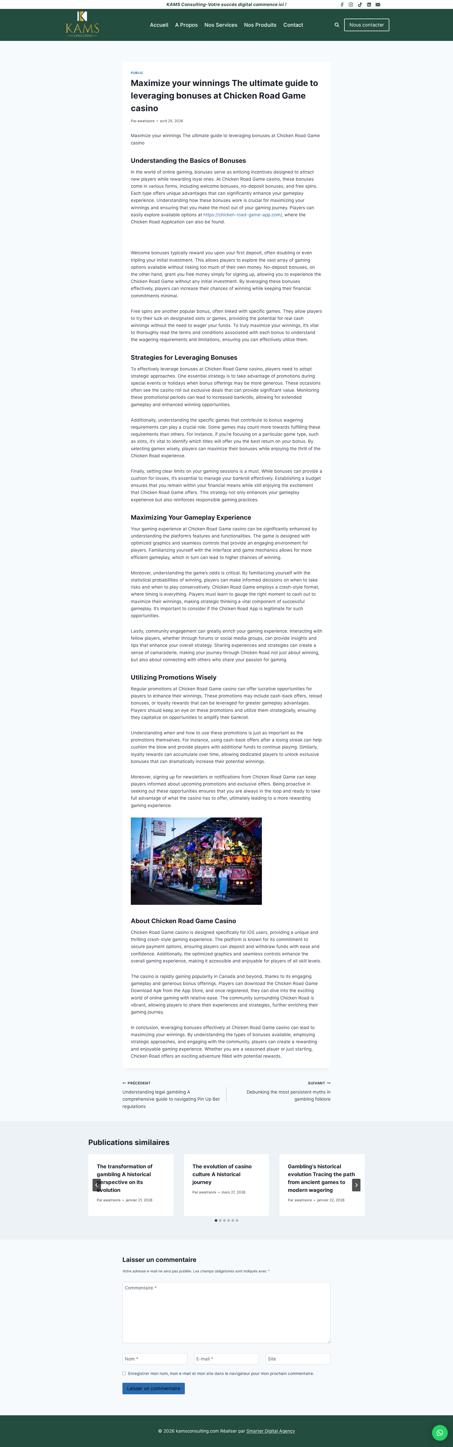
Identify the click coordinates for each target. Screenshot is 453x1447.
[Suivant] (356, 1185)
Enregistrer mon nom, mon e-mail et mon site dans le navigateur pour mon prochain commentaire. (221, 1373)
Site (272, 1359)
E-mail (204, 1359)
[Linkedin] (368, 4)
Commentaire (141, 1287)
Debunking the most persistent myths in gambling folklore (289, 1091)
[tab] (216, 1220)
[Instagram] (351, 4)
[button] (440, 1433)
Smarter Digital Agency (270, 1431)
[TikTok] (359, 4)
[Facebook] (341, 4)
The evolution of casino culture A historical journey (222, 1174)
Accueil (159, 25)
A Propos (186, 25)
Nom (131, 1359)
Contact (293, 25)
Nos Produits (260, 25)
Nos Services (221, 25)
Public (137, 73)
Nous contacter (366, 25)
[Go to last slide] (97, 1185)
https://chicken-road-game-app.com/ (242, 214)
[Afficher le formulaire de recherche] (337, 25)
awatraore (146, 121)
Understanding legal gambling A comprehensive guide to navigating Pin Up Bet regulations (171, 1095)
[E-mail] (378, 4)
